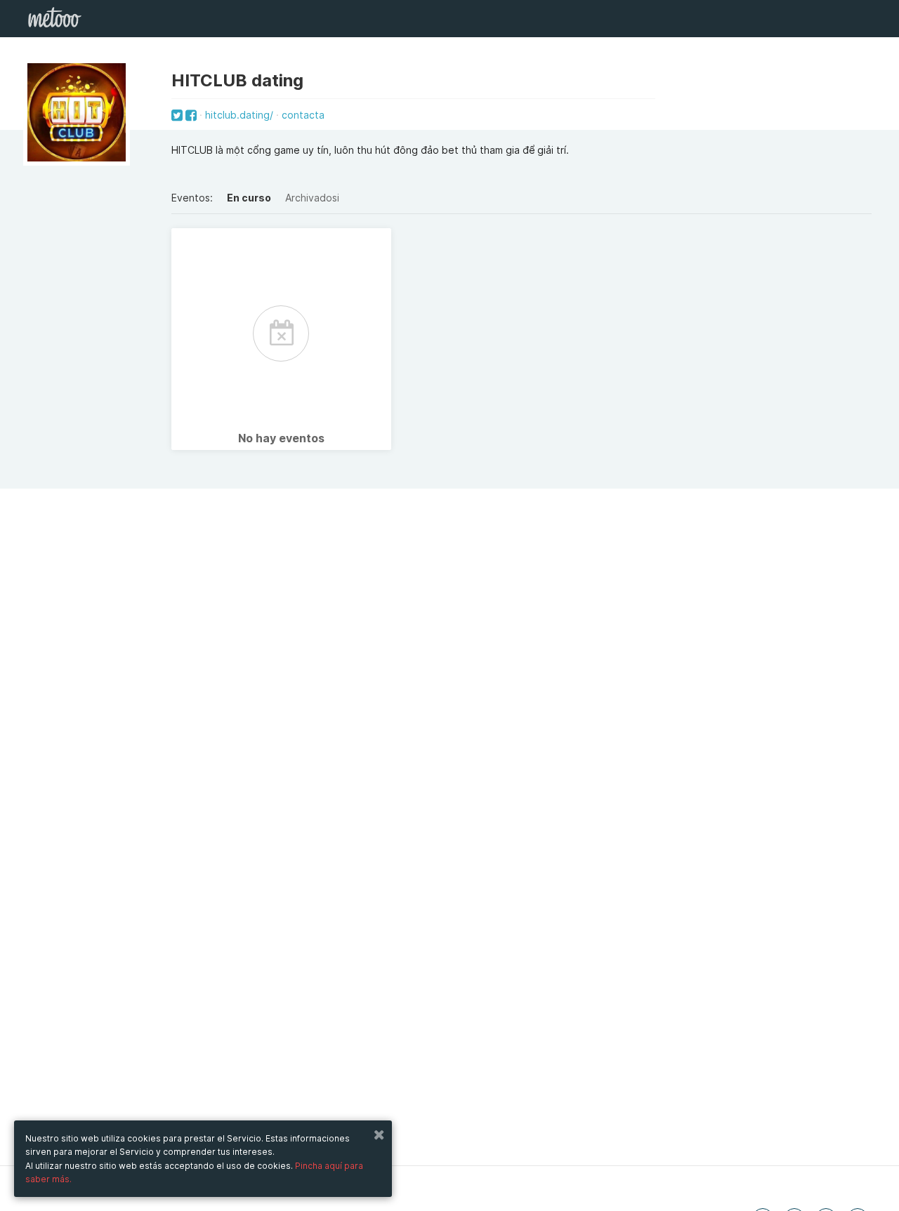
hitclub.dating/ (239, 115)
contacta (303, 115)
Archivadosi (312, 198)
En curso (249, 198)
